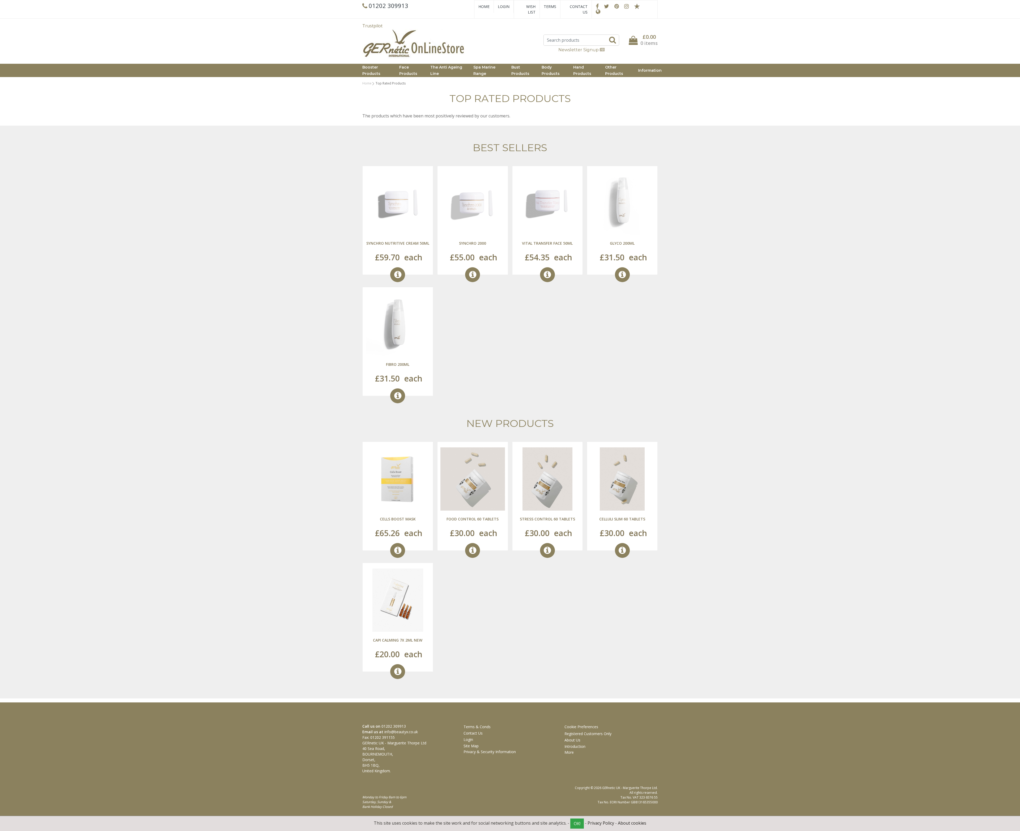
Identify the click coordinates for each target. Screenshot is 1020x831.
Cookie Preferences (581, 726)
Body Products (551, 70)
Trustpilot (372, 26)
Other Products (614, 70)
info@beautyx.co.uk (401, 731)
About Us (572, 740)
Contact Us (579, 9)
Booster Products (371, 70)
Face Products (408, 70)
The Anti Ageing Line (446, 70)
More (569, 752)
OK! (577, 823)
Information (650, 70)
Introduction (574, 746)
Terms (550, 6)
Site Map (471, 745)
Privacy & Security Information (490, 751)
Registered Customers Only (587, 733)
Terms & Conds (477, 726)
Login (503, 6)
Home (484, 6)
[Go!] (612, 40)
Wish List (531, 9)
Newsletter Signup (579, 49)
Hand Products (582, 70)
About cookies (632, 823)
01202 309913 (393, 726)
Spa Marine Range (484, 70)
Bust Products (520, 70)
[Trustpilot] (637, 6)
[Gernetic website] (598, 11)
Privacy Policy (601, 823)
